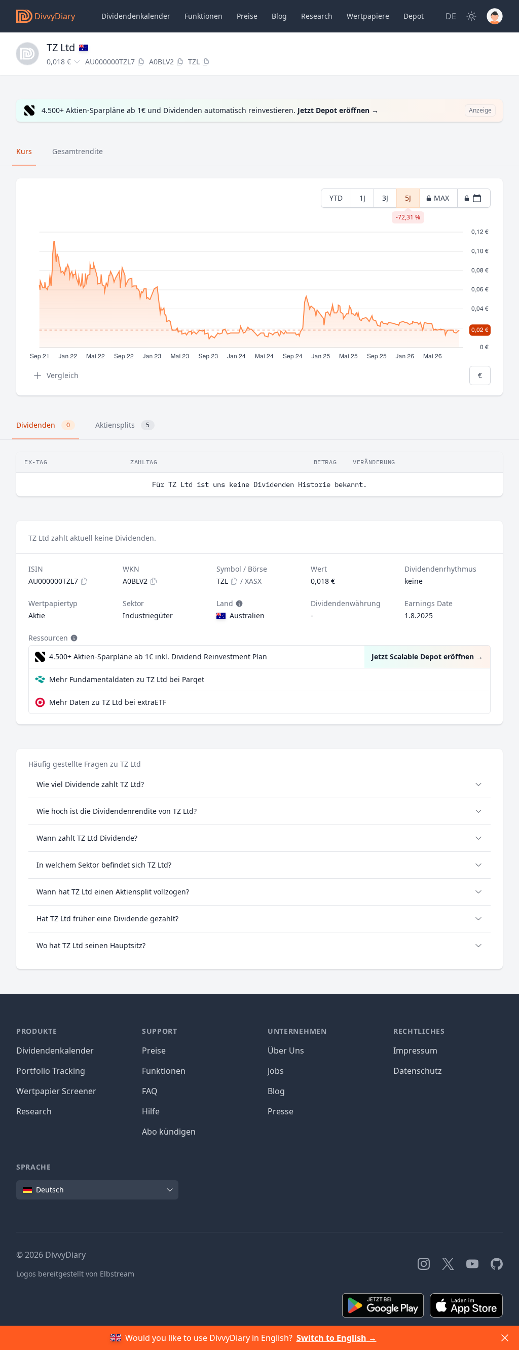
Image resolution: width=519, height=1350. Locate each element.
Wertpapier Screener (56, 1091)
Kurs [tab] (24, 151)
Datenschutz (417, 1070)
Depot (413, 16)
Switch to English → (336, 1337)
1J (362, 198)
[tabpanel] (259, 287)
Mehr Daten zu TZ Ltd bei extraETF (107, 702)
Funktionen (203, 16)
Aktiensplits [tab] (122, 425)
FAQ (150, 1091)
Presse (280, 1111)
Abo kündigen (169, 1131)
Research (34, 1111)
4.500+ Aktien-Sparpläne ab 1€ (158, 656)
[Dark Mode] (471, 16)
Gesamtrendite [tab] (77, 151)
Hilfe (151, 1111)
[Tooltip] (238, 603)
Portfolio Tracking (50, 1070)
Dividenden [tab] (43, 425)
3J (385, 198)
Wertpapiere (368, 16)
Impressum (415, 1050)
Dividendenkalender (135, 16)
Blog (276, 1091)
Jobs (276, 1070)
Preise (247, 16)
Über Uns (286, 1050)
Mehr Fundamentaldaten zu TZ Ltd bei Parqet (126, 679)
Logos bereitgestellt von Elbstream (75, 1274)
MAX (441, 198)
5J (408, 200)
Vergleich (63, 375)
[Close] (505, 1338)
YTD (336, 198)
